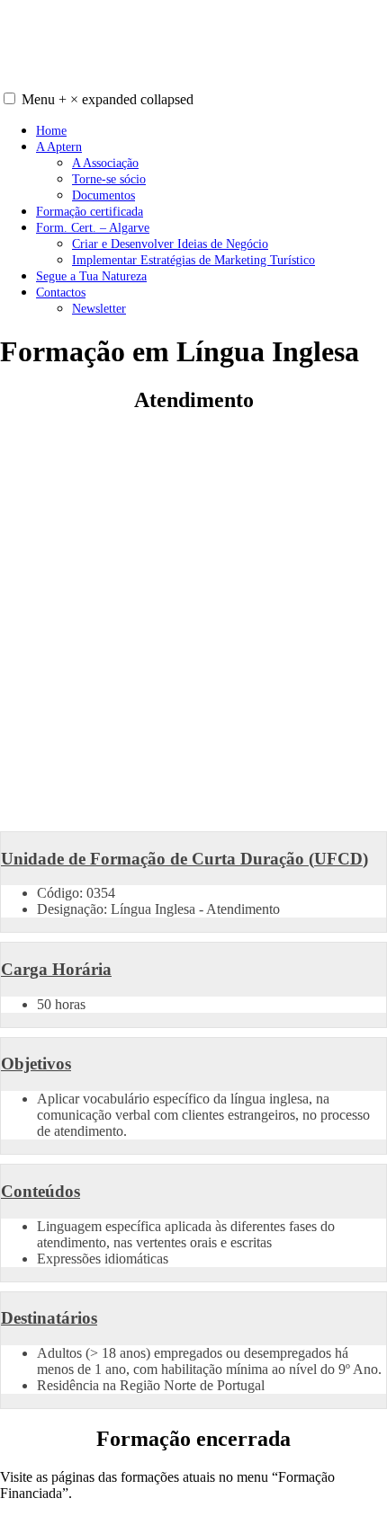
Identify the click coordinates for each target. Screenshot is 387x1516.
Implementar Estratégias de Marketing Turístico (193, 260)
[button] (9, 98)
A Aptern (59, 146)
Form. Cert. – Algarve (92, 227)
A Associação (105, 162)
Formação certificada (89, 211)
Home (51, 130)
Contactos (61, 292)
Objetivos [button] (36, 1063)
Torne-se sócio (109, 179)
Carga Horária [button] (56, 969)
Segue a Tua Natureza (91, 276)
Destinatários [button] (49, 1317)
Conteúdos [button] (40, 1191)
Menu (108, 99)
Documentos (103, 195)
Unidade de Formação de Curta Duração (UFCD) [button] (184, 858)
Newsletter (99, 308)
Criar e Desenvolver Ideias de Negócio (170, 243)
